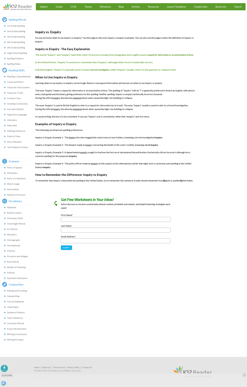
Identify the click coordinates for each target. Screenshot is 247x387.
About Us (46, 367)
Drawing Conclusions (17, 103)
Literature (12, 120)
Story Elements (14, 141)
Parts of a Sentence (16, 178)
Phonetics (12, 234)
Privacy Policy (73, 367)
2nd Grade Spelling (16, 31)
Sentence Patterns (16, 312)
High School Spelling (17, 53)
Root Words (13, 261)
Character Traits (15, 92)
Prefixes (11, 250)
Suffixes (11, 272)
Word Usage (13, 183)
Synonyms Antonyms (17, 278)
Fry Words (12, 229)
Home (36, 367)
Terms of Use (59, 367)
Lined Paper (13, 307)
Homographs (13, 240)
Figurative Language (17, 114)
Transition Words (15, 323)
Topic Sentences (15, 317)
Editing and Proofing (17, 290)
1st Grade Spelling (16, 25)
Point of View (13, 136)
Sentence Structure (16, 194)
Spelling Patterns (15, 58)
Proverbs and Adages (17, 256)
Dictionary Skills (15, 218)
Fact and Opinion (15, 109)
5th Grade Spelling (16, 47)
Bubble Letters (14, 212)
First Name (67, 215)
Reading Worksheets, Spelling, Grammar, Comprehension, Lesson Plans (18, 6)
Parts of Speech (14, 167)
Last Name (66, 225)
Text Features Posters (17, 147)
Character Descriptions (18, 87)
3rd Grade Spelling (16, 36)
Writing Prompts (15, 339)
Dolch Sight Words (16, 223)
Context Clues (14, 98)
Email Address (68, 236)
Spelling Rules (13, 63)
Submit (66, 247)
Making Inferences (16, 130)
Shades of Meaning (16, 267)
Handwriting (13, 296)
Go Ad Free (7, 375)
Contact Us (87, 367)
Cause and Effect (15, 81)
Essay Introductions (16, 328)
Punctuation (13, 189)
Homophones (13, 245)
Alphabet (11, 207)
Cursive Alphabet (15, 301)
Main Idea (12, 125)
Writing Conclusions (17, 334)
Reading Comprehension (19, 76)
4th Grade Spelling (16, 42)
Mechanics (12, 173)
